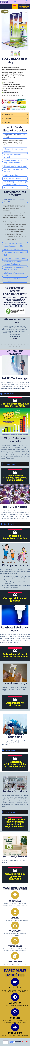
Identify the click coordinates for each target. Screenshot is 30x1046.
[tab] (15, 136)
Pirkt (12, 1042)
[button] (15, 2)
